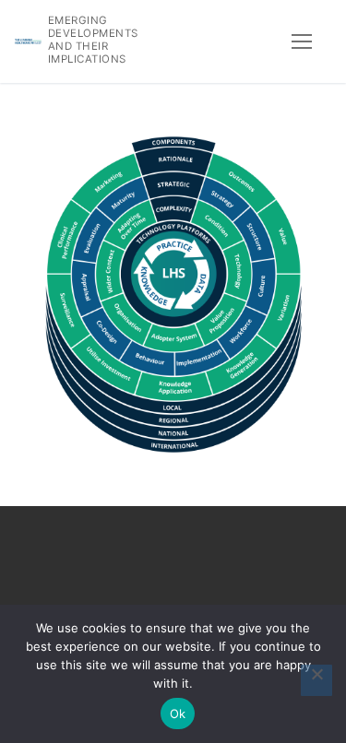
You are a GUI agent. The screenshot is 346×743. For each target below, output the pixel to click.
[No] (316, 680)
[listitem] (173, 209)
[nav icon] (301, 41)
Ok (178, 713)
